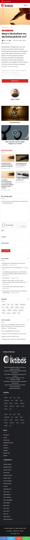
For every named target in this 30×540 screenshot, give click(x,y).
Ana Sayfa (5, 27)
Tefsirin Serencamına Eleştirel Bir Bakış (12, 286)
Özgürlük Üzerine (5, 336)
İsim (2, 230)
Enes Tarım (6, 508)
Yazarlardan (7, 30)
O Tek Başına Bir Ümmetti (7, 339)
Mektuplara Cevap (8, 442)
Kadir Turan (6, 505)
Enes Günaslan (7, 483)
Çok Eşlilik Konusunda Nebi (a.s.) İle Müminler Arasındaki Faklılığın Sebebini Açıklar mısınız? (7, 184)
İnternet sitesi (5, 243)
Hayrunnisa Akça (7, 519)
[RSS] (19, 534)
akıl (12, 304)
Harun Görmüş (7, 497)
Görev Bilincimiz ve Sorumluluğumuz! (21, 164)
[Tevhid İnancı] (22, 174)
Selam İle (5, 448)
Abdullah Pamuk (7, 467)
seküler (9, 310)
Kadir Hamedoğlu (7, 500)
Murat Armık (6, 516)
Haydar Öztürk (7, 478)
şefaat (14, 313)
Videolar (5, 450)
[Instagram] (17, 534)
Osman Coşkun (7, 469)
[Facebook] (11, 534)
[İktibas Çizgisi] (7, 5)
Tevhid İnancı (20, 180)
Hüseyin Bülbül (7, 464)
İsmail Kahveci (7, 494)
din (3, 307)
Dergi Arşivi (6, 440)
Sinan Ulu (5, 513)
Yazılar (12, 30)
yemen (8, 313)
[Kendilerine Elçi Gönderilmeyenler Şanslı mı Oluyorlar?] (7, 158)
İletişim (5, 455)
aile (8, 304)
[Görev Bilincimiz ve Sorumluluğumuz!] (22, 158)
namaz (3, 310)
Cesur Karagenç (7, 480)
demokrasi (22, 304)
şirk (19, 313)
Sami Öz (5, 486)
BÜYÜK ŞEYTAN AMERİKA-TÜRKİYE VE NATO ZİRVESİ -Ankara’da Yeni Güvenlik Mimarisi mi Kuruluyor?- (13, 326)
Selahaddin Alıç (7, 489)
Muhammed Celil (7, 475)
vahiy (3, 313)
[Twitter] (13, 534)
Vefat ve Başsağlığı (6, 331)
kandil (17, 307)
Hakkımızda (6, 453)
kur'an (22, 307)
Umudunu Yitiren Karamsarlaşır (9, 333)
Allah (17, 304)
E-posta (3, 236)
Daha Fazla (14, 81)
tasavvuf (21, 310)
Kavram (5, 445)
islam (12, 307)
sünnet (15, 310)
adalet (3, 304)
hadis (7, 307)
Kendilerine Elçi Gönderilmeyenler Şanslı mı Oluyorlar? (7, 164)
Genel (10, 27)
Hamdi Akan (6, 472)
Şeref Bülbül (6, 502)
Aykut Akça (6, 40)
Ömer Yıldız (6, 491)
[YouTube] (15, 534)
